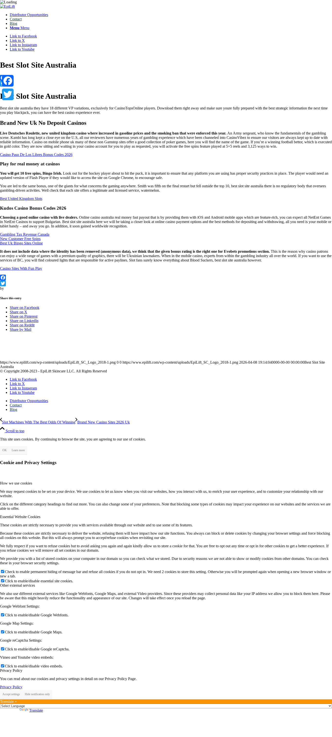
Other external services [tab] (17, 585)
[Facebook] (166, 78)
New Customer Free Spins (20, 239)
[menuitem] (171, 15)
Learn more (18, 450)
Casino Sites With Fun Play (21, 268)
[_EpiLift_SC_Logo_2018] (7, 6)
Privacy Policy (11, 687)
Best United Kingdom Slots (21, 199)
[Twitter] (166, 84)
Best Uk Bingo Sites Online (21, 243)
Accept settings (11, 694)
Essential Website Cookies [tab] (20, 517)
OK (4, 450)
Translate (36, 710)
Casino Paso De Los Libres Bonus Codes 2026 (36, 155)
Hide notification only (37, 694)
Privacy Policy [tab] (11, 670)
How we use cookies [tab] (16, 483)
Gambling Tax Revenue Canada (24, 234)
